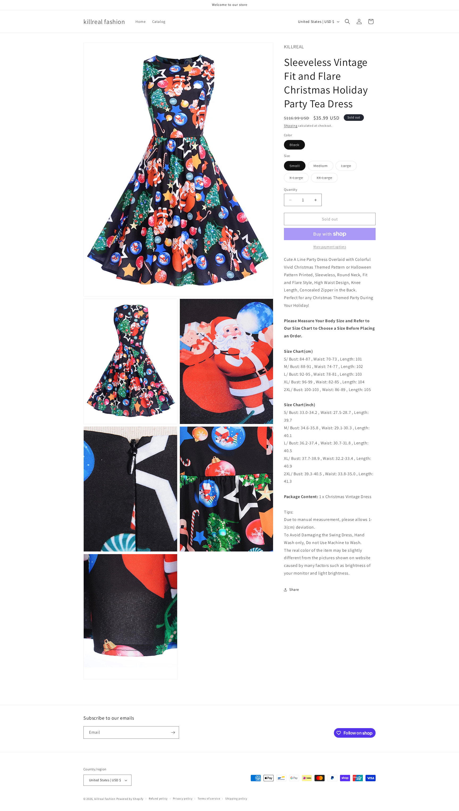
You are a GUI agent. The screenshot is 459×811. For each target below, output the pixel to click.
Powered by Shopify (130, 799)
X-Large (299, 178)
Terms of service (209, 798)
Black (297, 146)
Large (349, 167)
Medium (323, 167)
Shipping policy (236, 798)
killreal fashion (105, 799)
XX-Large (327, 178)
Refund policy (158, 798)
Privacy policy (183, 798)
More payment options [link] (329, 247)
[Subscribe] (173, 732)
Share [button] (294, 589)
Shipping (291, 126)
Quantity (290, 189)
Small (297, 167)
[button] (347, 21)
